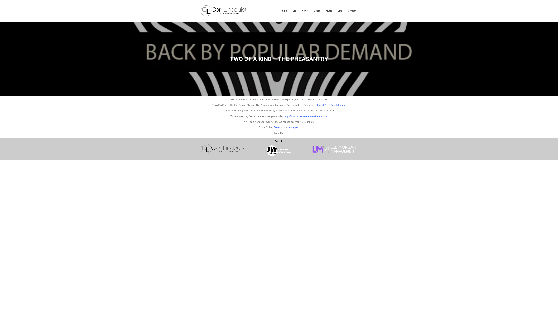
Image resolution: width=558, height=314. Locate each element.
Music (329, 10)
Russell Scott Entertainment (331, 105)
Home (284, 10)
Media (316, 10)
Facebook (279, 127)
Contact (352, 10)
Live (340, 10)
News (305, 10)
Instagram (294, 127)
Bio (294, 10)
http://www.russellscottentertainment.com (306, 116)
